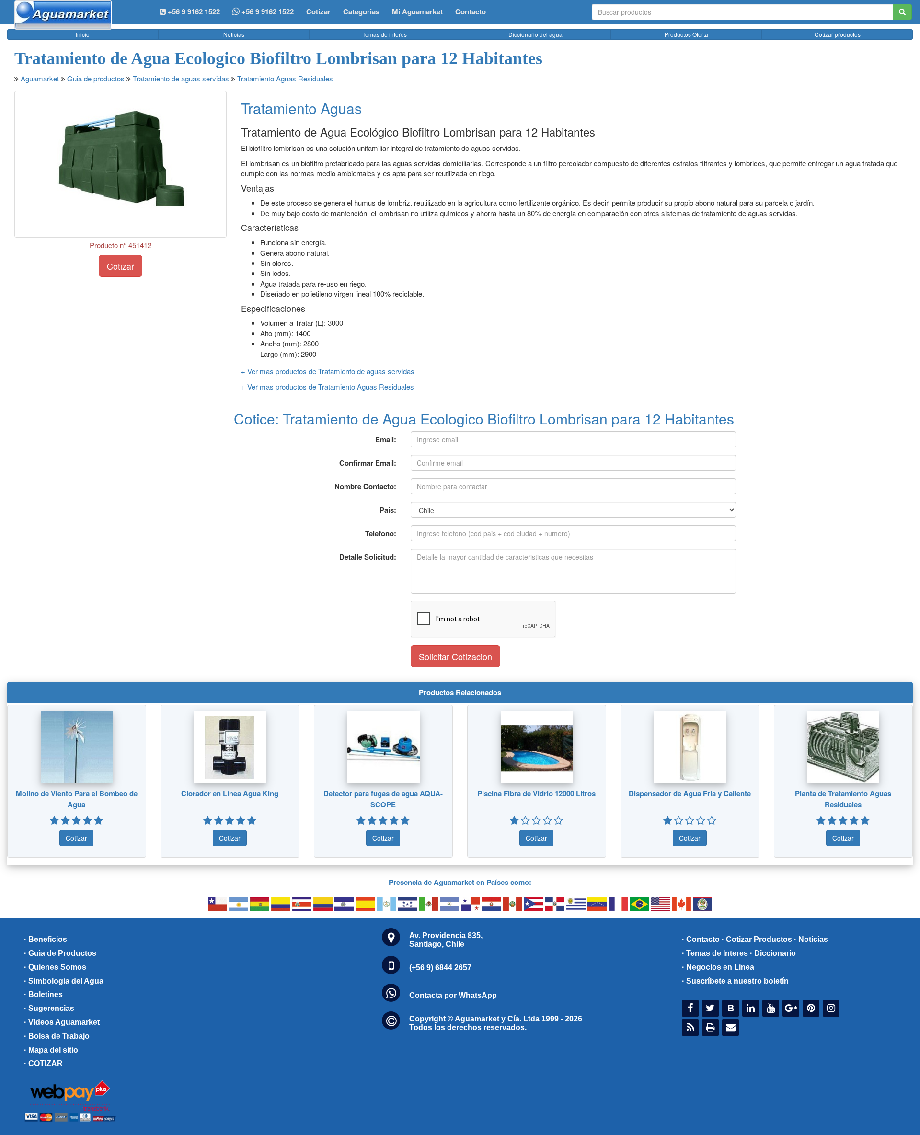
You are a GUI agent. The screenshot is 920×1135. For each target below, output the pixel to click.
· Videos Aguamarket (62, 1022)
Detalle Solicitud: (367, 556)
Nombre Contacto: (365, 486)
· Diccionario (773, 953)
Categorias (361, 11)
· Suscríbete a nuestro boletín (735, 981)
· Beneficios (45, 939)
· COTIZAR (43, 1063)
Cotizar (318, 11)
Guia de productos (96, 78)
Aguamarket (40, 78)
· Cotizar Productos (757, 939)
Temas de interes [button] (384, 34)
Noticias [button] (233, 34)
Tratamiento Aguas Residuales (285, 78)
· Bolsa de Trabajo (57, 1036)
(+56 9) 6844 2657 (440, 967)
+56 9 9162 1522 (267, 11)
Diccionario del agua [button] (535, 34)
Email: (385, 439)
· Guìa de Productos (60, 953)
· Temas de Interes (715, 953)
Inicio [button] (83, 34)
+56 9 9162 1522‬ (193, 11)
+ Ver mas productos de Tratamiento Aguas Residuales (327, 386)
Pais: (388, 509)
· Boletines (43, 994)
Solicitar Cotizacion (455, 656)
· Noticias (811, 939)
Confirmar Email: (367, 463)
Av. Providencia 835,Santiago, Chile (446, 939)
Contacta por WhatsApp (453, 995)
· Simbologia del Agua (64, 981)
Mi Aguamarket (417, 11)
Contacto (470, 11)
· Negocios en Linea (718, 967)
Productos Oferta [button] (686, 34)
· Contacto (701, 939)
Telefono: (380, 533)
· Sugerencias (49, 1008)
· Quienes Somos (55, 967)
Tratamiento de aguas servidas (181, 78)
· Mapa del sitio (51, 1050)
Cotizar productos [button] (838, 34)
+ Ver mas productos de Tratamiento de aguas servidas (327, 371)
